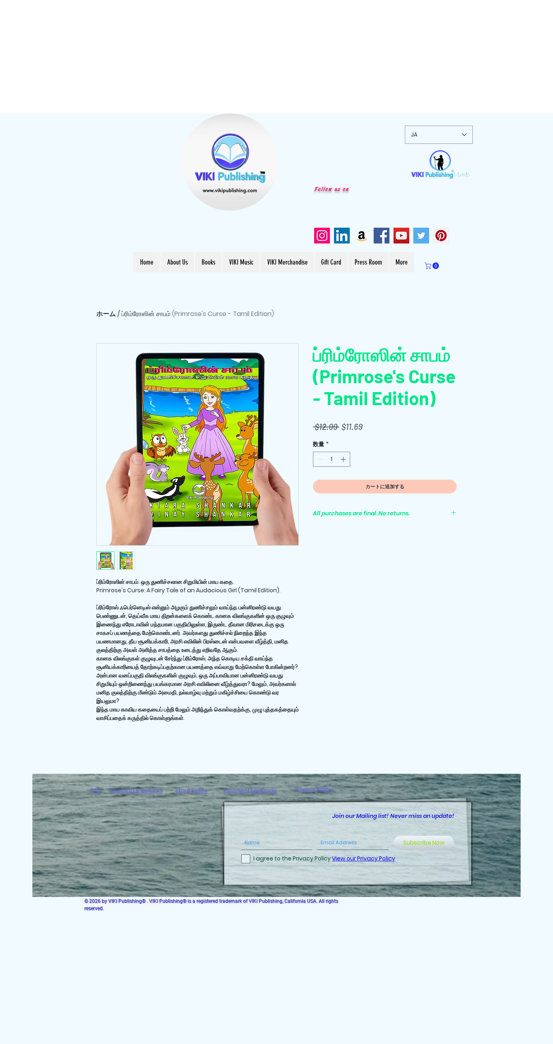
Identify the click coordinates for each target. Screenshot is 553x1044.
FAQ (96, 790)
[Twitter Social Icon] (421, 235)
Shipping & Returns (136, 790)
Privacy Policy (314, 789)
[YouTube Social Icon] (401, 235)
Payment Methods (249, 790)
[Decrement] (319, 459)
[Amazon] (362, 235)
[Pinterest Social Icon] (441, 235)
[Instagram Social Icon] (322, 235)
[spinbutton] (331, 459)
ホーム (106, 313)
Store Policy (191, 790)
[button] (268, 202)
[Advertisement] (243, 56)
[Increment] (344, 459)
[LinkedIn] (342, 235)
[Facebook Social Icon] (381, 235)
